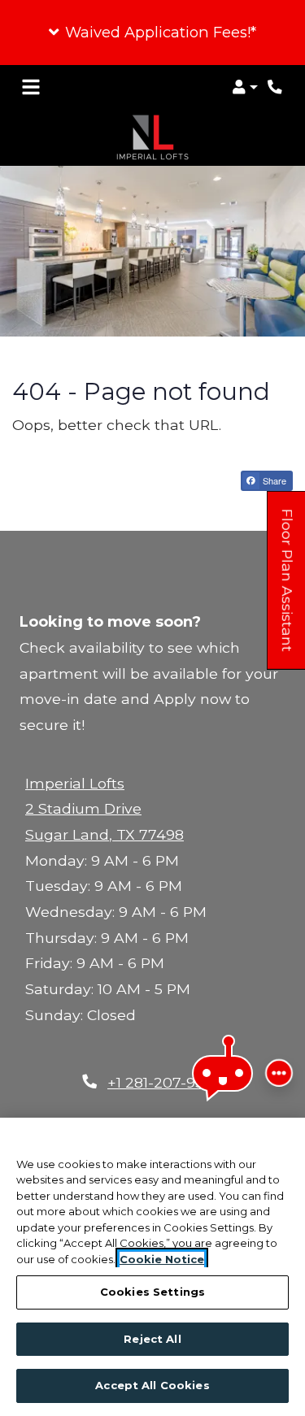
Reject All (152, 1338)
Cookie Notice (162, 1259)
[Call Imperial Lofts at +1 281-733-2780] (275, 87)
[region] (152, 1267)
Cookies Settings (152, 1291)
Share (273, 480)
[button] (152, 32)
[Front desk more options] (279, 1073)
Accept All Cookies (152, 1385)
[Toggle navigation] (31, 87)
